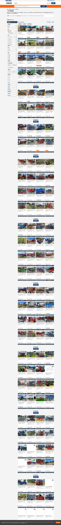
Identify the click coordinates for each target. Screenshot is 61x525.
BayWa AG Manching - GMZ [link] (22, 472)
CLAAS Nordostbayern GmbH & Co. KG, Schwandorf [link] (24, 344)
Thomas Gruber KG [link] (22, 201)
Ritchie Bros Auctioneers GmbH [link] (31, 102)
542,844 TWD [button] (20, 278)
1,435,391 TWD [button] (38, 66)
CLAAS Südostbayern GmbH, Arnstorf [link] (50, 329)
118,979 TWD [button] (38, 101)
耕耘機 (13, 9)
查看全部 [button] (9, 45)
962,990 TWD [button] (20, 456)
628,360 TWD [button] (48, 392)
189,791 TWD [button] (29, 81)
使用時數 (9, 84)
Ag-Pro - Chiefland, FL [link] (49, 53)
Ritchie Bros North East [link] (31, 38)
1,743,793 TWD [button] (48, 491)
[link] (22, 28)
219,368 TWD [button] (48, 278)
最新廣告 (9, 74)
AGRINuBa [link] (40, 102)
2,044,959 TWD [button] (20, 363)
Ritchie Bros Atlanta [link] (31, 53)
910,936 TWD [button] (20, 342)
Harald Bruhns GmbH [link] (49, 186)
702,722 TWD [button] (29, 278)
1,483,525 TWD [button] (38, 342)
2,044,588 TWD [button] (20, 491)
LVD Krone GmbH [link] (40, 117)
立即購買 (38, 65)
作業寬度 (9, 93)
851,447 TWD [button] (38, 185)
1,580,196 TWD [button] (29, 249)
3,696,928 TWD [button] (48, 66)
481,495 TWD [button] (20, 150)
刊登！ (54, 3)
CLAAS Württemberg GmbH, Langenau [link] (23, 186)
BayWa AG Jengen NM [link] (22, 393)
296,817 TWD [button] (38, 313)
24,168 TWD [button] (20, 249)
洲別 (8, 47)
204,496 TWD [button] (48, 264)
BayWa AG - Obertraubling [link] (31, 344)
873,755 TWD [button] (38, 441)
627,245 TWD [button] (38, 264)
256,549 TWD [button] (38, 427)
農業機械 (10, 9)
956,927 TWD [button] (48, 81)
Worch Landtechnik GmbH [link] (31, 265)
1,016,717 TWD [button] (29, 328)
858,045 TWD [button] (20, 81)
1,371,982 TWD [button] (29, 456)
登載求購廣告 (36, 87)
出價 (28, 37)
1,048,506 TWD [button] (29, 185)
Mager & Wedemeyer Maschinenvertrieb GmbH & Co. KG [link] (52, 117)
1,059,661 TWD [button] (48, 342)
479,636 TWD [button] (29, 392)
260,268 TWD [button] (38, 278)
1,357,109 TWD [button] (20, 441)
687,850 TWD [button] (48, 427)
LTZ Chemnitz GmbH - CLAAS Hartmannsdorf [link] (23, 408)
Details (9, 82)
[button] (12, 22)
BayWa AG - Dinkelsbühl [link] (31, 300)
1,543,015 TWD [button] (38, 456)
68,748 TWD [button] (29, 313)
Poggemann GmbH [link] (49, 457)
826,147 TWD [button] (20, 66)
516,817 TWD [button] (29, 214)
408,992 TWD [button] (48, 249)
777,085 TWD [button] (38, 363)
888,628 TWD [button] (48, 214)
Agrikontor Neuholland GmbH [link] (22, 137)
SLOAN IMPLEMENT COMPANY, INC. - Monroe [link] (24, 82)
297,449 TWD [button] (48, 377)
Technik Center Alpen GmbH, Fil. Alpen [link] (50, 408)
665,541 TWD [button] (48, 101)
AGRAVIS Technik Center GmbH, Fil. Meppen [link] (41, 300)
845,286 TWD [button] (20, 101)
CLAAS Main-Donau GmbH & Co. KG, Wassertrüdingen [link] (52, 172)
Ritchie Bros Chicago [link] (40, 38)
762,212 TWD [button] (38, 249)
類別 (8, 29)
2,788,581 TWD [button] (20, 185)
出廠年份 (9, 69)
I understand (58, 522)
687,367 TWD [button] (38, 491)
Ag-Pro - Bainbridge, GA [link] (22, 38)
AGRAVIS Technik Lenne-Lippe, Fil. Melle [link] (23, 507)
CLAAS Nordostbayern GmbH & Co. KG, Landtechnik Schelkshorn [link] (35, 443)
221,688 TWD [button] (38, 81)
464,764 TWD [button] (20, 328)
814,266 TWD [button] (38, 328)
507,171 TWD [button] (29, 66)
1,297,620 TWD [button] (29, 264)
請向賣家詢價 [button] (48, 185)
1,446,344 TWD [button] (20, 392)
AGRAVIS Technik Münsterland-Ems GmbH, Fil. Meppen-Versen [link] (26, 329)
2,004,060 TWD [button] (29, 377)
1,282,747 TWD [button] (48, 441)
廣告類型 (9, 24)
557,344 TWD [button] (20, 313)
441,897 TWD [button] (20, 214)
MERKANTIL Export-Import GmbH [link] (40, 186)
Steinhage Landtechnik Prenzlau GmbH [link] (50, 137)
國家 (8, 52)
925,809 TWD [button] (29, 427)
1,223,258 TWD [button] (20, 264)
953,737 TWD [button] (20, 37)
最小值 (8, 64)
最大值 (13, 64)
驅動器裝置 (9, 91)
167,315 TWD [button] (20, 427)
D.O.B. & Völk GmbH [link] (31, 428)
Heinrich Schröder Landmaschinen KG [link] (32, 408)
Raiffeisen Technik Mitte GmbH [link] (40, 137)
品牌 (8, 35)
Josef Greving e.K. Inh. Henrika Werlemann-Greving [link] (24, 172)
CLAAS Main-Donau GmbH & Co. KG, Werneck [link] (32, 137)
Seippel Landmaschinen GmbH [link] (40, 201)
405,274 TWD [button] (29, 150)
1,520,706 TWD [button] (38, 214)
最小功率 (9, 95)
